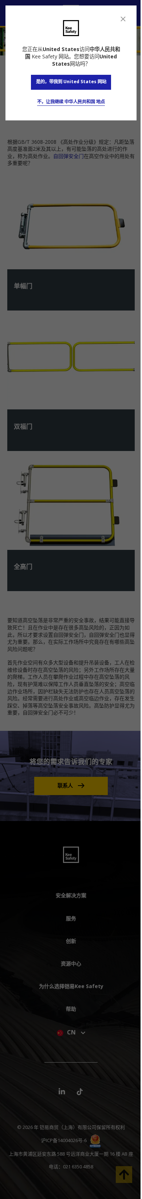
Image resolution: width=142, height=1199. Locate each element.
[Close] (123, 19)
